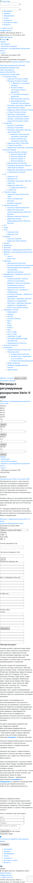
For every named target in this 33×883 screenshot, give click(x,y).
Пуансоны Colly (13, 232)
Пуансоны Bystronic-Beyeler (17, 152)
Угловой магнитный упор (20, 354)
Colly (5, 230)
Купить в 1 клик (20, 378)
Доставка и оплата (10, 22)
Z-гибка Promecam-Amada (16, 112)
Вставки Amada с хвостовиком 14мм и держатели (18, 90)
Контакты (7, 25)
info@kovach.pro (6, 30)
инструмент (11, 737)
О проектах (8, 20)
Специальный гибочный (16, 65)
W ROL (9, 325)
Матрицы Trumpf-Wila (15, 128)
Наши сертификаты (7, 70)
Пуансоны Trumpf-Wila (15, 125)
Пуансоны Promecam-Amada (17, 79)
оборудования (5, 782)
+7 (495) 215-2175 (6, 28)
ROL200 (10, 316)
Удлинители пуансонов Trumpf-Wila (20, 148)
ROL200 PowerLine (14, 319)
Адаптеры (7, 261)
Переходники (12, 312)
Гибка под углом (13, 352)
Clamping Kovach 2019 (8, 479)
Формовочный (14, 68)
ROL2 (9, 323)
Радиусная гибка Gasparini (16, 241)
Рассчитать (5, 628)
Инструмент (8, 11)
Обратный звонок (6, 37)
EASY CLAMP (12, 334)
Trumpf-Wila (8, 123)
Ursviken (7, 243)
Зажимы (10, 314)
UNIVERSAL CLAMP (14, 336)
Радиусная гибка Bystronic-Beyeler (19, 170)
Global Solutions (5, 873)
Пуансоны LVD (12, 176)
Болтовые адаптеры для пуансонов (20, 265)
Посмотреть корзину (7, 380)
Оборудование (9, 16)
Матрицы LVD (12, 179)
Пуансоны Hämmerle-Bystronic (18, 207)
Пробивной (4, 68)
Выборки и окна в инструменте (18, 283)
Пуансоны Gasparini (14, 239)
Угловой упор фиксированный (22, 361)
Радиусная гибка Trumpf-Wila (17, 143)
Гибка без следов (10, 192)
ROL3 (9, 330)
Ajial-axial (7, 247)
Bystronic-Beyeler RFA (18, 154)
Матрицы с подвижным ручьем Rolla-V (18, 250)
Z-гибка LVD (11, 190)
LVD (5, 174)
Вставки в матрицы (14, 203)
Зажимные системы (11, 310)
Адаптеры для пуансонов (16, 263)
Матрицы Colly (12, 234)
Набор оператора (13, 363)
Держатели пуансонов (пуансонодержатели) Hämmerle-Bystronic (19, 212)
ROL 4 (9, 321)
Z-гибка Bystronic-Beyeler (16, 172)
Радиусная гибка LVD (15, 185)
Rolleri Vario (11, 259)
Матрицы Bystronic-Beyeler (17, 163)
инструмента (16, 779)
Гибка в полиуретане (15, 199)
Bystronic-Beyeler (10, 150)
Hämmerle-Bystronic (11, 205)
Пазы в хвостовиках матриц (17, 307)
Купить (3, 424)
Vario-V (9, 256)
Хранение (7, 13)
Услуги (6, 18)
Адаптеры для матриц (15, 272)
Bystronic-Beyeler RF (18, 156)
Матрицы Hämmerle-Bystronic (18, 216)
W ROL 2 (10, 327)
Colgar (6, 227)
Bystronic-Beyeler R (18, 159)
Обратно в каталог (6, 378)
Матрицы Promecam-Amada (17, 81)
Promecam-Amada (10, 76)
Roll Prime (10, 201)
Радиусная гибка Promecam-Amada (20, 110)
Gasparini (7, 236)
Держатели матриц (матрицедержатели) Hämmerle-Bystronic (19, 221)
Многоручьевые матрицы (20, 99)
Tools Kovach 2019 (23, 479)
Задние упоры (12, 370)
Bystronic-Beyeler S (18, 161)
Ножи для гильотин (11, 345)
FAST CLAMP (12, 332)
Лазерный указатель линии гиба (19, 350)
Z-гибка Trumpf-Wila (14, 145)
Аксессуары (8, 347)
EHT (5, 225)
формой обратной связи (21, 62)
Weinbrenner (8, 245)
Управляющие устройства (16, 343)
